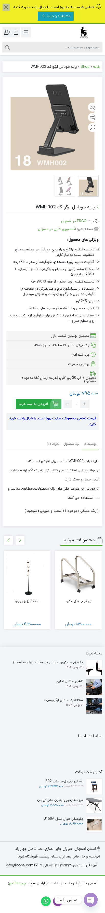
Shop (85, 66)
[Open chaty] (91, 900)
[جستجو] (7, 47)
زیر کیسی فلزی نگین (78, 601)
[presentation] (20, 540)
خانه (96, 66)
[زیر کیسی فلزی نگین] (78, 574)
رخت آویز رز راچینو (27, 601)
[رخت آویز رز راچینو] (27, 574)
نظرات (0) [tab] (53, 444)
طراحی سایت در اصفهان (64, 890)
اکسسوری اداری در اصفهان (57, 229)
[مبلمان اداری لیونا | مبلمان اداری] (82, 32)
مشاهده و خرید (59, 16)
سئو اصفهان (32, 890)
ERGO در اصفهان (73, 221)
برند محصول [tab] (71, 444)
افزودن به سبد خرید (33, 403)
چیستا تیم (17, 883)
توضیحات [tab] (90, 444)
